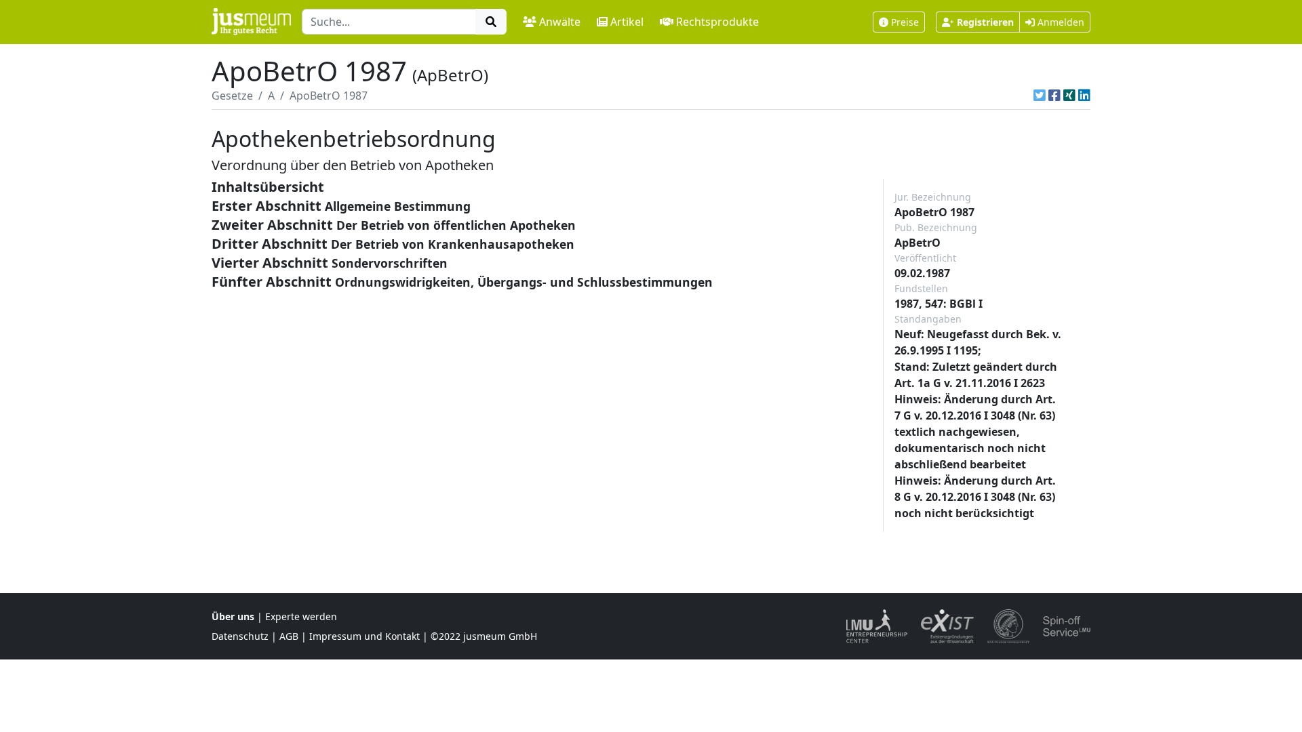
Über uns (233, 616)
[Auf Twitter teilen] (1039, 95)
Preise (905, 22)
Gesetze (232, 95)
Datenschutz (240, 636)
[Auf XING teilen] (1069, 95)
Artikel (627, 21)
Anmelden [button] (1059, 22)
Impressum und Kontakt (364, 636)
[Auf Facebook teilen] (1054, 95)
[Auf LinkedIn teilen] (1084, 95)
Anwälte (559, 21)
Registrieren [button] (985, 22)
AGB (288, 636)
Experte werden (301, 616)
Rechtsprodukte (717, 21)
